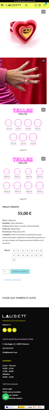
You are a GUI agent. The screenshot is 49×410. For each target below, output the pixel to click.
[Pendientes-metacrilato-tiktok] (14, 330)
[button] (2, 5)
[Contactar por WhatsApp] (5, 396)
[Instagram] (9, 330)
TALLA (7, 250)
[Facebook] (4, 330)
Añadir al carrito (20, 271)
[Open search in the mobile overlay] (26, 5)
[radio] (14, 251)
